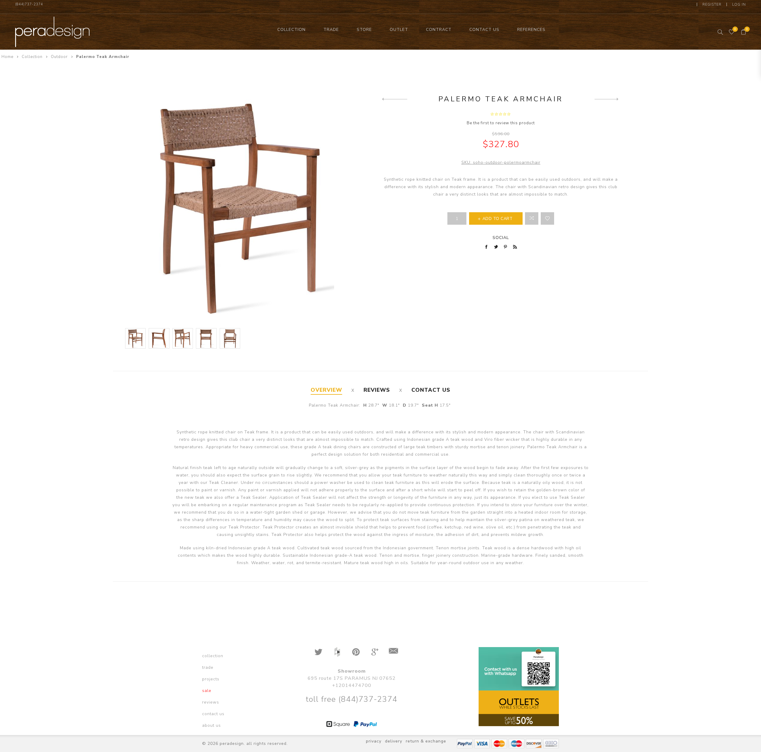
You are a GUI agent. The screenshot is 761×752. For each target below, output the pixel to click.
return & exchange (426, 741)
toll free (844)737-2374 (351, 699)
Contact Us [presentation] (430, 390)
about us (211, 725)
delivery (393, 741)
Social (501, 237)
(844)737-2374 (29, 4)
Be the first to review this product (501, 123)
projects (210, 679)
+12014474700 (351, 685)
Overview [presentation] (326, 390)
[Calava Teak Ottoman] (394, 99)
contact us (213, 714)
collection (212, 656)
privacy (373, 741)
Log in (739, 4)
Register (711, 4)
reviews (210, 702)
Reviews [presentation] (377, 390)
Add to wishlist (547, 218)
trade (207, 667)
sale (206, 690)
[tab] (326, 390)
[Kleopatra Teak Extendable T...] (607, 99)
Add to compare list (531, 218)
